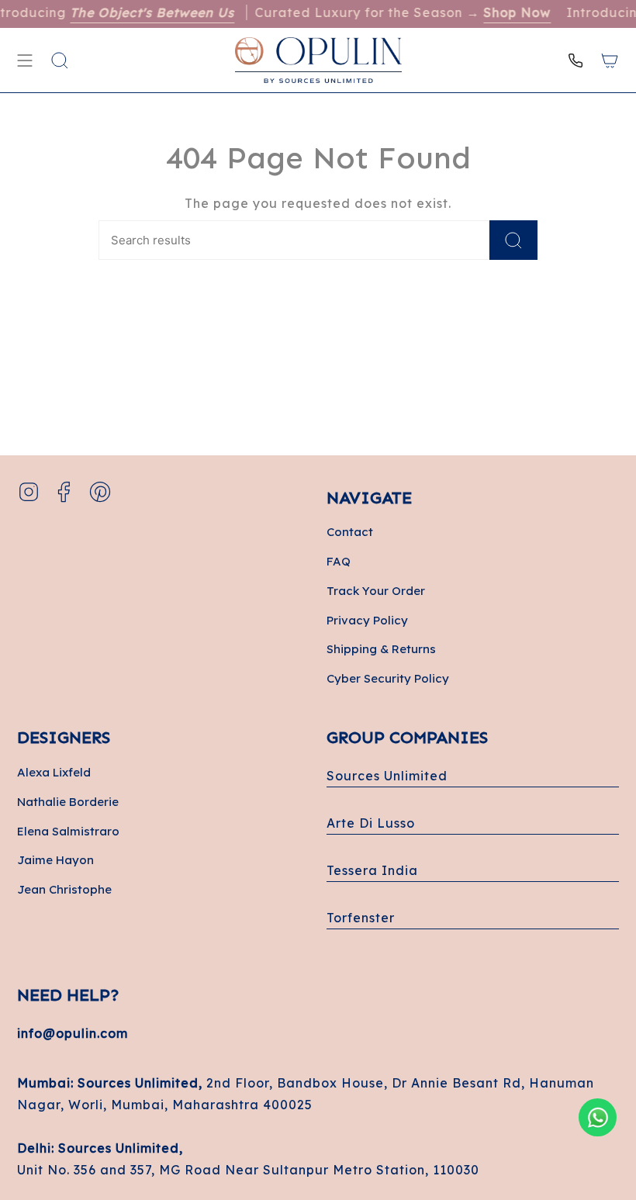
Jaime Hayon (55, 859)
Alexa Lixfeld (54, 772)
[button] (60, 60)
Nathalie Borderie (68, 801)
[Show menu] (24, 60)
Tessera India (372, 870)
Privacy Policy (367, 620)
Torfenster (361, 917)
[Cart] (609, 60)
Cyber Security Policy (388, 678)
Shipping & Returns (381, 648)
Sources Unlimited (387, 775)
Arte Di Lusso (371, 823)
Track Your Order (376, 590)
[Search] (513, 240)
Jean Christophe (64, 889)
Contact (350, 531)
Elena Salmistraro (68, 831)
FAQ (339, 561)
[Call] (575, 60)
